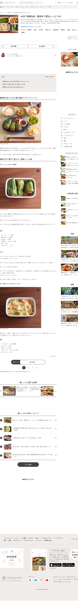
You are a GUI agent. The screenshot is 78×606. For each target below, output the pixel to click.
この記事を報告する (53, 356)
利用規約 (60, 581)
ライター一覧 (60, 576)
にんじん (36, 6)
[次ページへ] (37, 367)
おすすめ (70, 2)
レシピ (16, 538)
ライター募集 (67, 576)
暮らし (37, 538)
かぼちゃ (17, 6)
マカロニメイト (17, 540)
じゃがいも (41, 6)
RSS (65, 579)
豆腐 (32, 6)
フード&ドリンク (59, 538)
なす (8, 6)
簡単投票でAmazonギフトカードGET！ (31, 26)
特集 (5, 540)
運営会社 (55, 581)
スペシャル (38, 540)
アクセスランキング (28, 540)
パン (46, 6)
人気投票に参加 (47, 540)
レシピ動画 (58, 2)
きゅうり (22, 6)
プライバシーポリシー (66, 581)
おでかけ (31, 538)
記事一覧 (55, 576)
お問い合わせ (73, 576)
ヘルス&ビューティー (47, 538)
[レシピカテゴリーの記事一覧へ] (23, 30)
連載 (10, 540)
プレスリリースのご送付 (58, 579)
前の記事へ (14, 46)
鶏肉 (50, 6)
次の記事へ (42, 46)
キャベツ (27, 6)
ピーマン (12, 6)
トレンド (64, 2)
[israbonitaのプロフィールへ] (28, 55)
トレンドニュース (8, 538)
